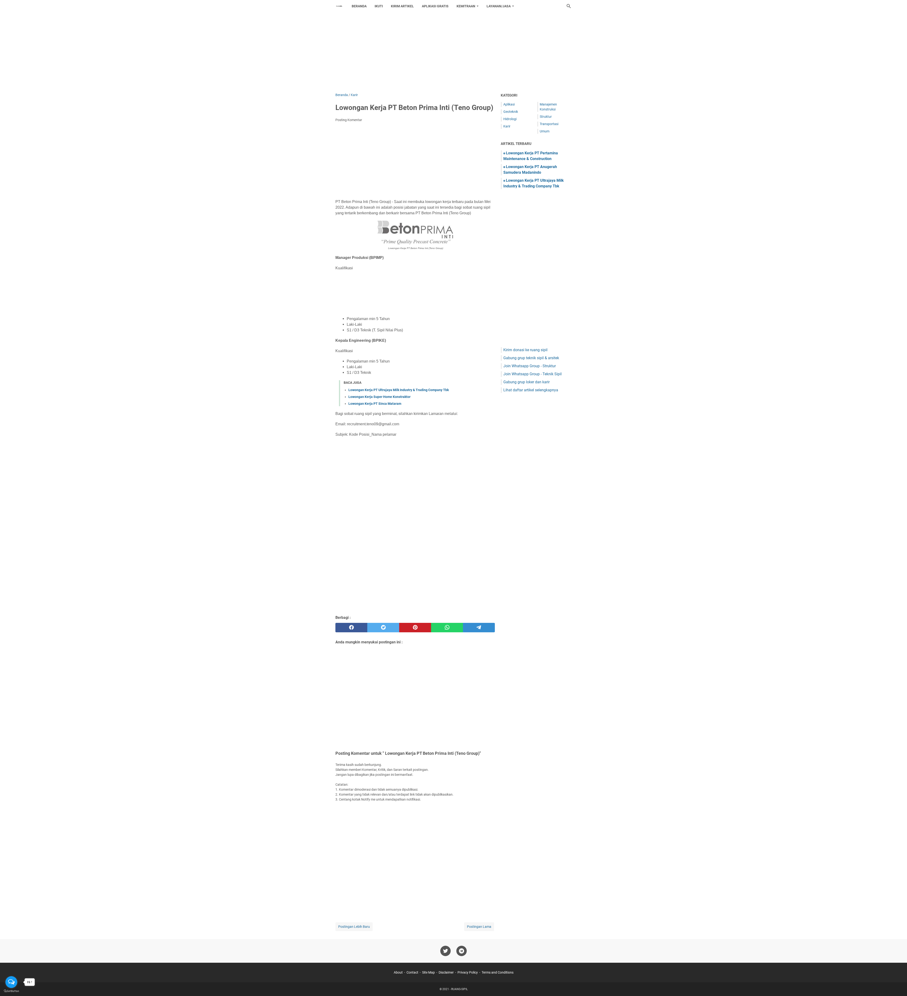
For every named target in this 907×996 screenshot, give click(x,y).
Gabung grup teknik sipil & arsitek (531, 358)
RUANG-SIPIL (459, 989)
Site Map (428, 972)
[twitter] (383, 627)
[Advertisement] (453, 52)
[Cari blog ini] (569, 6)
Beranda (359, 6)
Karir (506, 126)
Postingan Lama (479, 926)
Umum (544, 131)
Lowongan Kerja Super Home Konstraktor (379, 397)
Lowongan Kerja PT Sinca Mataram (374, 403)
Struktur (546, 116)
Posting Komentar (348, 120)
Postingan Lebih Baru (354, 926)
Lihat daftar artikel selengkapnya (530, 390)
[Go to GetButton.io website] (11, 991)
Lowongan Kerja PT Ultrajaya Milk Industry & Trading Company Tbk (398, 390)
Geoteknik (510, 112)
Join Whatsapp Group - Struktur (529, 366)
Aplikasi (509, 104)
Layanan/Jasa (499, 6)
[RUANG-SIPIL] (339, 6)
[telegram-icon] (461, 951)
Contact (412, 972)
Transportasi (549, 124)
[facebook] (351, 627)
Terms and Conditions (497, 972)
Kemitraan (466, 6)
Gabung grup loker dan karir (526, 382)
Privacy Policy (468, 972)
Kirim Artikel (402, 6)
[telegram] (479, 627)
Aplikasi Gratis (435, 6)
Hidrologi (510, 119)
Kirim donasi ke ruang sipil (525, 350)
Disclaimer (446, 972)
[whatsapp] (447, 627)
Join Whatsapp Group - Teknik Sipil (532, 374)
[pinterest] (415, 627)
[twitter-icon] (445, 951)
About (398, 972)
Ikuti (379, 6)
